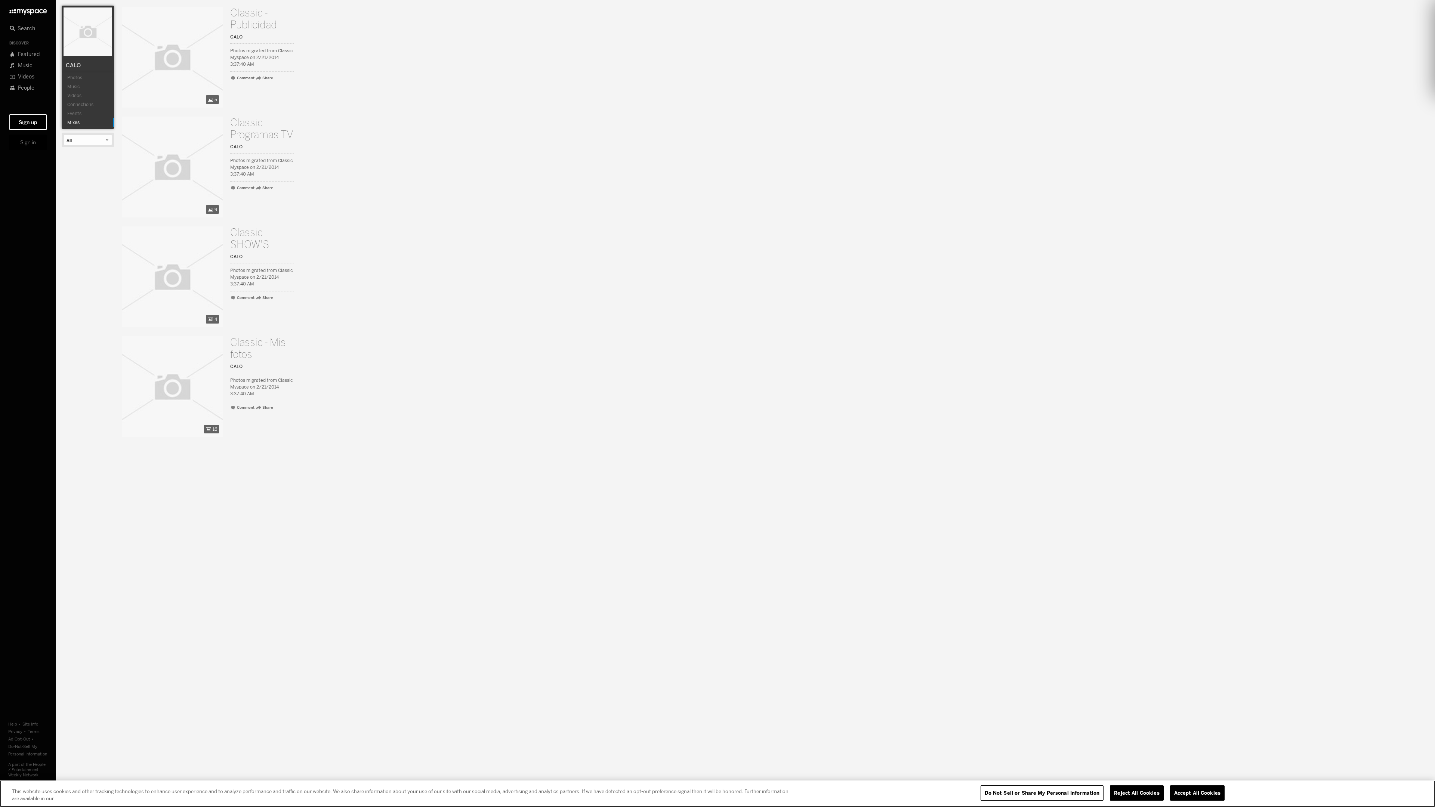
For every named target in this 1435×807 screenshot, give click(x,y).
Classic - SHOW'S (249, 239)
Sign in (28, 142)
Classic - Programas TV (261, 129)
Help (12, 724)
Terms (34, 731)
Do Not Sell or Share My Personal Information (1042, 792)
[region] (717, 793)
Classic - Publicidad (253, 19)
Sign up (28, 122)
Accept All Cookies (1197, 792)
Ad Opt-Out (19, 739)
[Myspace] (28, 10)
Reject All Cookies (1136, 792)
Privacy (15, 731)
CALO (73, 65)
